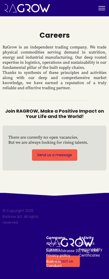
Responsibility (90, 249)
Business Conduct (54, 263)
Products (87, 243)
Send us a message (54, 154)
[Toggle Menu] (101, 8)
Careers (53, 249)
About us (54, 243)
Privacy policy (58, 255)
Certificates (89, 255)
